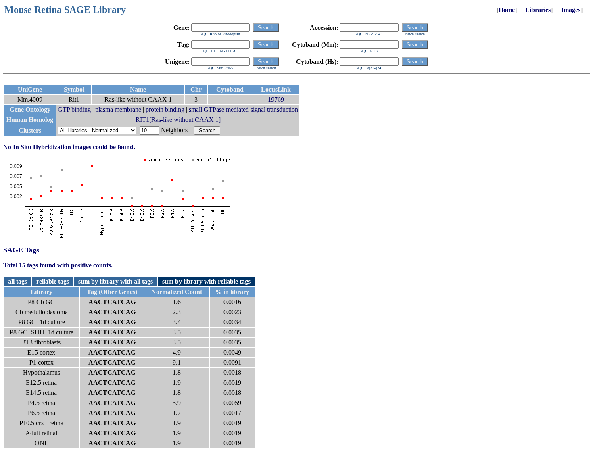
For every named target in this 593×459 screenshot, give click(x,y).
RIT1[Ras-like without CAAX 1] (178, 119)
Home (507, 9)
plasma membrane (118, 109)
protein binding (165, 109)
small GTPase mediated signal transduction (243, 109)
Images (570, 9)
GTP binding (74, 109)
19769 (276, 99)
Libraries (538, 9)
